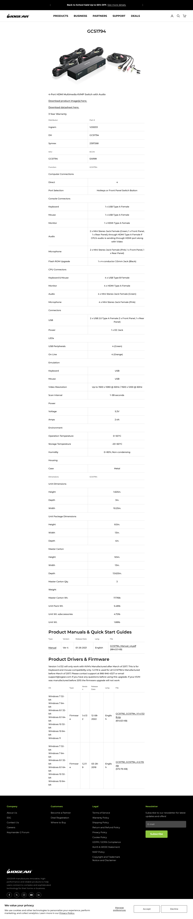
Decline (174, 909)
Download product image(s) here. (67, 101)
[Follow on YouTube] (31, 894)
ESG (9, 817)
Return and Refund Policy (106, 827)
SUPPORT (119, 15)
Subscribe (156, 834)
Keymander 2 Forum (18, 832)
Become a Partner (61, 812)
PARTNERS (100, 15)
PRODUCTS (60, 15)
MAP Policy (98, 852)
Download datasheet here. (63, 107)
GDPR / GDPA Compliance (106, 842)
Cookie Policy (99, 837)
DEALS (135, 15)
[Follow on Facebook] (9, 894)
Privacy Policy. (67, 913)
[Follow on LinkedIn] (38, 894)
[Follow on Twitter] (16, 894)
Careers (11, 827)
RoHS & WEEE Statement (106, 847)
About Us (12, 812)
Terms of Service (101, 812)
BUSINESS (80, 15)
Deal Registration (60, 817)
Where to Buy (58, 822)
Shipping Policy (100, 822)
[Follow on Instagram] (24, 894)
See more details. (117, 5)
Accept (147, 909)
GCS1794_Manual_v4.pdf (123, 646)
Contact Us (13, 822)
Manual (52, 647)
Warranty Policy (100, 817)
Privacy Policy (99, 832)
